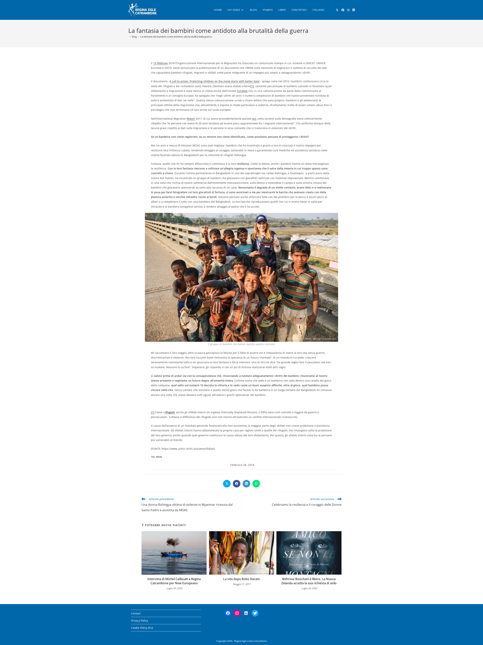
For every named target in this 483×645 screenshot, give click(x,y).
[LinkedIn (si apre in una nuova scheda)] (353, 10)
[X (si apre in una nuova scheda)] (337, 10)
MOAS (159, 456)
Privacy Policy (139, 620)
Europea (242, 91)
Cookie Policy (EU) (142, 628)
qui (254, 118)
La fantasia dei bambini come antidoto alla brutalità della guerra (176, 36)
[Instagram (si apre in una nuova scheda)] (348, 10)
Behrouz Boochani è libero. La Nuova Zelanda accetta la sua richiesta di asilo (309, 581)
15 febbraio (160, 63)
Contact (136, 613)
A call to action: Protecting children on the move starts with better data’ (215, 81)
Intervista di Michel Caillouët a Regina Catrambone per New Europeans (174, 581)
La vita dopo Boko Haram (241, 579)
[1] (252, 86)
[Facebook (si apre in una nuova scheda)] (343, 10)
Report (191, 118)
